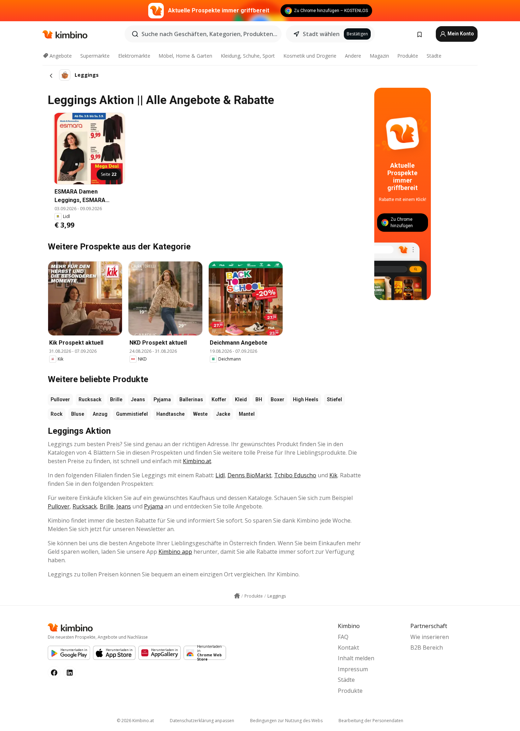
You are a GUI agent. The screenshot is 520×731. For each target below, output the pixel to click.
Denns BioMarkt (249, 475)
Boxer (277, 399)
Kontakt (348, 647)
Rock (57, 414)
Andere (353, 55)
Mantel (247, 414)
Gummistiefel (132, 414)
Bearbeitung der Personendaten (371, 721)
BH (258, 399)
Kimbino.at (197, 461)
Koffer (219, 399)
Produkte (407, 55)
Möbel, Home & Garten (185, 55)
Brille (116, 399)
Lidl (220, 475)
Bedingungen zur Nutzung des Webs (286, 721)
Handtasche (170, 414)
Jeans (138, 399)
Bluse (77, 414)
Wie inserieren (429, 637)
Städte (434, 55)
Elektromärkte (134, 55)
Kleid (241, 399)
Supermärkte (95, 55)
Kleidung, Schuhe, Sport (248, 55)
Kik (333, 475)
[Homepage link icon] (237, 596)
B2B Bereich (426, 647)
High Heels (305, 399)
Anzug (100, 414)
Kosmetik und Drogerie (309, 55)
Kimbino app (175, 552)
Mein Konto (460, 33)
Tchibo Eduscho (295, 475)
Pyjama (162, 399)
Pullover (60, 399)
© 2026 (135, 721)
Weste (200, 414)
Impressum (353, 669)
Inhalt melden (356, 658)
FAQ (343, 637)
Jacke (223, 414)
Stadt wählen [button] (321, 34)
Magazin (379, 55)
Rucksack (90, 399)
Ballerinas (191, 399)
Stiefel (334, 399)
